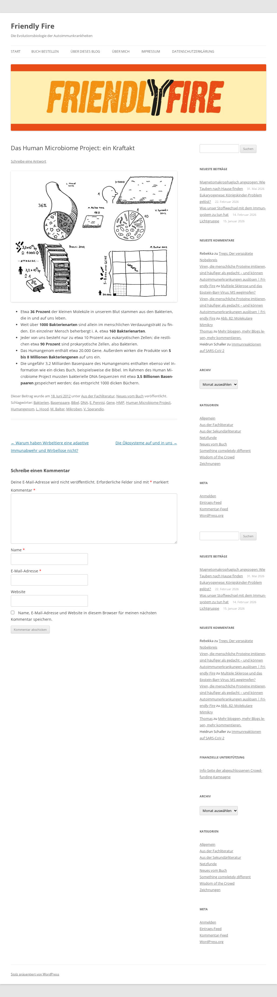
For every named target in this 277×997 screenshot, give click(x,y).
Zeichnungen (210, 463)
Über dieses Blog (85, 51)
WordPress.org (211, 515)
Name (18, 549)
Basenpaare (60, 402)
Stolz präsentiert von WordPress (35, 974)
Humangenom (22, 409)
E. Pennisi (97, 402)
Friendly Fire (32, 26)
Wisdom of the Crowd (217, 457)
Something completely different (225, 450)
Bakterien (41, 402)
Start (16, 51)
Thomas (206, 331)
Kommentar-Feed (214, 508)
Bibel (75, 402)
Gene (110, 402)
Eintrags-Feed (211, 502)
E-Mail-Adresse (26, 570)
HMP (120, 402)
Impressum (150, 51)
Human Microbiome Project (148, 402)
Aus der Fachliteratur (98, 396)
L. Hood (42, 409)
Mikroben (74, 409)
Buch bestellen (45, 51)
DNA (84, 402)
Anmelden (208, 496)
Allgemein (207, 418)
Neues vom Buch (130, 396)
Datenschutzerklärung (193, 51)
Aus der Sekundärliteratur (220, 431)
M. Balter (57, 409)
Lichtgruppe (209, 221)
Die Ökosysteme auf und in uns (146, 442)
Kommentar (23, 490)
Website (18, 591)
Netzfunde (208, 437)
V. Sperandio (94, 409)
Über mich (121, 51)
